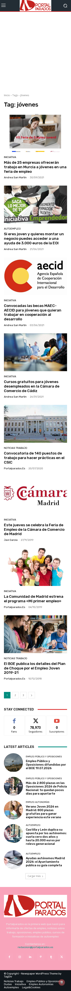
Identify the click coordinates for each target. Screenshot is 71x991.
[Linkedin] (30, 957)
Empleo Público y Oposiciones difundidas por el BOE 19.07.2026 (46, 764)
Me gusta (14, 718)
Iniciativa (10, 157)
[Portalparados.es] (35, 5)
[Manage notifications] (62, 982)
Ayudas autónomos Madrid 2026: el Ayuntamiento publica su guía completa (45, 861)
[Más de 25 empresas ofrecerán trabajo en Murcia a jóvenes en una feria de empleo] (35, 133)
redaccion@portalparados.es (35, 947)
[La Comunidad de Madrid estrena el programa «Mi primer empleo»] (35, 567)
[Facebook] (9, 957)
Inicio (7, 95)
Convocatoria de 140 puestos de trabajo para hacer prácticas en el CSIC (34, 458)
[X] (61, 957)
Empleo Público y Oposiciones (44, 757)
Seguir (35, 718)
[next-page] (31, 695)
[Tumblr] (51, 957)
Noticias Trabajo (15, 448)
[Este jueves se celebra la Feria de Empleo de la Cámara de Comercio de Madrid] (35, 495)
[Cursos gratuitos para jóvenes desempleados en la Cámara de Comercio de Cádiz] (35, 352)
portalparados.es (14, 468)
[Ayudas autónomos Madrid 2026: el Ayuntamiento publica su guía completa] (13, 859)
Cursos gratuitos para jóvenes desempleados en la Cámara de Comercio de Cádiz (31, 386)
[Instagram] (20, 957)
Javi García (11, 539)
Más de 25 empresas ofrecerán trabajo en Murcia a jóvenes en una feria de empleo (35, 167)
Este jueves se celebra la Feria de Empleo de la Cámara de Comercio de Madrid (34, 529)
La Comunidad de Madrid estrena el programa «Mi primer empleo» (33, 598)
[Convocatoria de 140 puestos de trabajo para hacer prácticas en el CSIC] (35, 424)
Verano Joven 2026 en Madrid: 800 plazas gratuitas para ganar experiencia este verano (43, 812)
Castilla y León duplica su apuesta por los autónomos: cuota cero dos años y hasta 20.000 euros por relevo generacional (46, 837)
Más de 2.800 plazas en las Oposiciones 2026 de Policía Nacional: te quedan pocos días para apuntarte (46, 788)
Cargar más (34, 876)
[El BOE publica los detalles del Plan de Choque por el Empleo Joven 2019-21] (35, 634)
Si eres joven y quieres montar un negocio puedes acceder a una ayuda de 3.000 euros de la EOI (34, 238)
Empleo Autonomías (37, 802)
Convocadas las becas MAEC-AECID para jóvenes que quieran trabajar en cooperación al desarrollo (32, 312)
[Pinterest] (41, 957)
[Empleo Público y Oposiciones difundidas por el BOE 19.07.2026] (13, 762)
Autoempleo (12, 228)
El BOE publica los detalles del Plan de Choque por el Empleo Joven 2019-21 (34, 668)
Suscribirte (57, 718)
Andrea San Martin (15, 177)
